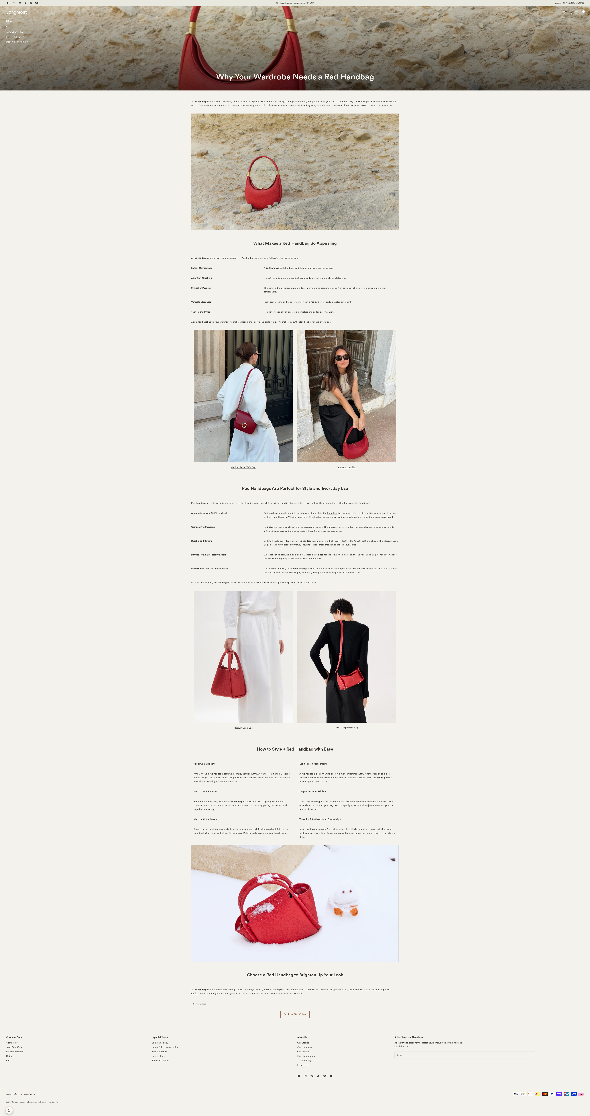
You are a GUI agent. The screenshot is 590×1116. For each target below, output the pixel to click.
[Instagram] (14, 3)
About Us (302, 1037)
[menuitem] (17, 22)
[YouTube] (37, 3)
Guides (10, 1056)
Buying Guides (199, 1004)
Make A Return (159, 1051)
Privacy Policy (159, 1056)
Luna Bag (332, 513)
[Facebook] (8, 3)
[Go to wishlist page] (563, 12)
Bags (9, 26)
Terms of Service (160, 1060)
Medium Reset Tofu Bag (243, 467)
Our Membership (17, 42)
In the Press (303, 1065)
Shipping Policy (160, 1042)
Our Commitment (306, 1056)
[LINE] (31, 3)
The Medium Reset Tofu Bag (339, 527)
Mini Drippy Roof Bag (300, 572)
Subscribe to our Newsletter (408, 1037)
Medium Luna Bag (346, 467)
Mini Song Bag (368, 554)
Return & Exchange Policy (165, 1047)
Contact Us (12, 1042)
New (9, 21)
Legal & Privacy (160, 1037)
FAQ (8, 1060)
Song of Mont (16, 37)
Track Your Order (14, 1047)
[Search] (576, 12)
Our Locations (304, 1047)
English (558, 3)
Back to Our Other (295, 1014)
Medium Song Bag (243, 728)
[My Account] (570, 12)
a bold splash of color (291, 582)
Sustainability (304, 1060)
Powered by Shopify (49, 1102)
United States (575, 3)
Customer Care (14, 1037)
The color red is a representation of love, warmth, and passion (296, 288)
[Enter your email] (532, 1055)
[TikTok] (25, 3)
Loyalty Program (14, 1051)
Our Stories (303, 1042)
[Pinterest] (20, 3)
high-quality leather (339, 541)
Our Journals (304, 1051)
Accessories (14, 31)
